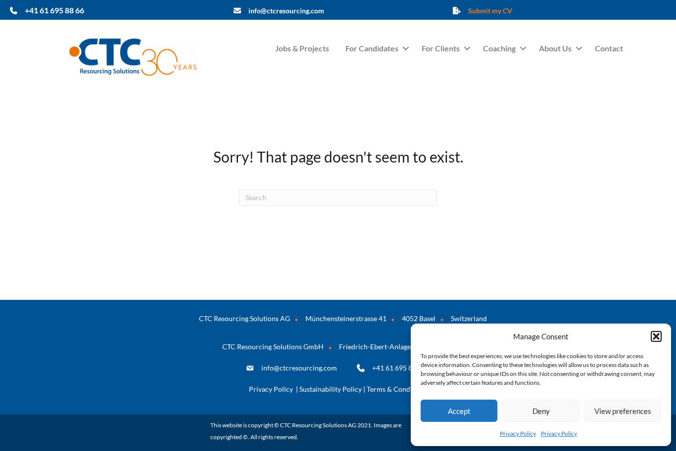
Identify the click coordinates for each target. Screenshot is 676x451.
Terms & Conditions (397, 389)
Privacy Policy (518, 433)
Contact (609, 48)
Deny (541, 411)
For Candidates (371, 48)
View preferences (622, 411)
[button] (656, 336)
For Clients (441, 48)
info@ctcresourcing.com (299, 368)
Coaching (499, 48)
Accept (459, 411)
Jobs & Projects (302, 48)
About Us (555, 48)
